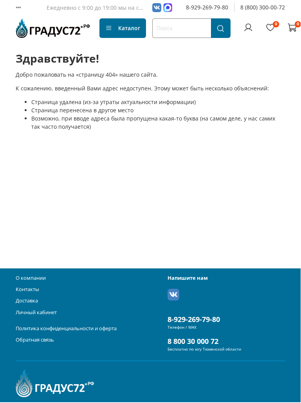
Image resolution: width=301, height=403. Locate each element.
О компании (31, 278)
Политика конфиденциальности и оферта (66, 328)
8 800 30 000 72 (193, 341)
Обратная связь (35, 339)
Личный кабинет (36, 312)
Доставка (27, 300)
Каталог (129, 28)
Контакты (27, 289)
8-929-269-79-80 (207, 7)
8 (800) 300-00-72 (262, 7)
